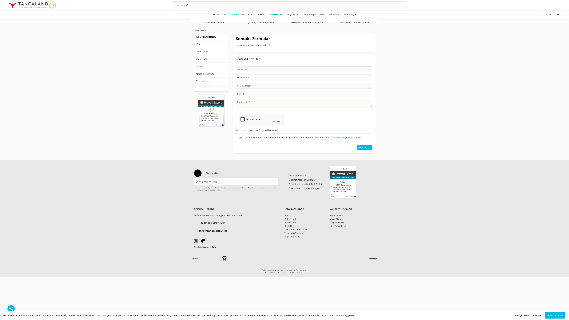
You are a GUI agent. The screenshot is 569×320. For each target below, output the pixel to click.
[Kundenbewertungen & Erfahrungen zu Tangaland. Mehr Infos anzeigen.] (211, 111)
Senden (363, 147)
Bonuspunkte (336, 215)
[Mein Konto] (551, 5)
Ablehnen (537, 315)
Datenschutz (202, 51)
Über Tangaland (338, 226)
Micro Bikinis (336, 219)
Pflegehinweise (337, 222)
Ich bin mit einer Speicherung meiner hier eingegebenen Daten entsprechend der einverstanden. (301, 137)
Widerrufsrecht (203, 81)
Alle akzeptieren (555, 315)
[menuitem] (290, 5)
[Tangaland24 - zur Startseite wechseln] (31, 5)
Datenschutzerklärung (335, 137)
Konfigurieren (522, 315)
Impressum (201, 58)
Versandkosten (301, 270)
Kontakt (199, 66)
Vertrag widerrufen (205, 246)
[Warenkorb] (559, 5)
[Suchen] (401, 5)
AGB (198, 44)
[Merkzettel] (543, 5)
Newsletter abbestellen (296, 229)
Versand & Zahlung (205, 73)
